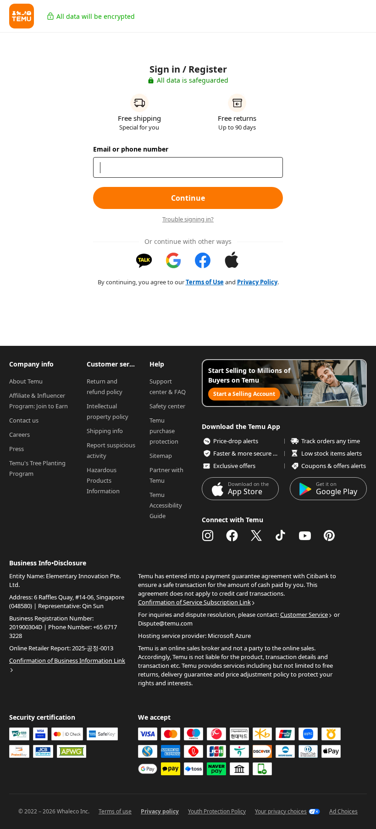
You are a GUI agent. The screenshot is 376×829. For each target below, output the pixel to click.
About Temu (26, 381)
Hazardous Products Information (103, 480)
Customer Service (304, 614)
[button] (21, 16)
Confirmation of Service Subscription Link (194, 602)
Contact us (24, 420)
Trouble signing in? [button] (188, 219)
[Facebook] (232, 535)
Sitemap (160, 455)
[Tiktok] (281, 535)
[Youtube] (305, 535)
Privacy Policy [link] (257, 282)
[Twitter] (256, 535)
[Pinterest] (329, 535)
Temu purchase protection (163, 431)
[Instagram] (208, 535)
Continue (188, 198)
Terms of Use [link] (205, 282)
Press (16, 449)
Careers (19, 434)
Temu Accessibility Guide (166, 505)
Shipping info (105, 431)
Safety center (167, 406)
